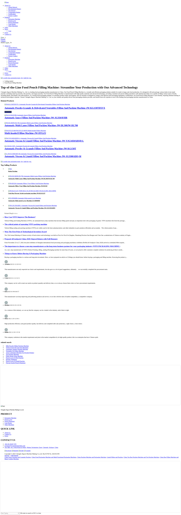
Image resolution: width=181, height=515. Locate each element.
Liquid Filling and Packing (115, 457)
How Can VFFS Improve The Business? (20, 217)
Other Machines (13, 26)
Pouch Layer (12, 21)
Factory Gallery (13, 15)
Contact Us (8, 34)
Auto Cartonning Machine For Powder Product (20, 353)
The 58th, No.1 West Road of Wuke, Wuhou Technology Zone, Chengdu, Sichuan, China (31, 447)
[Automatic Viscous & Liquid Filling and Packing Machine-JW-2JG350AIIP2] (32, 205)
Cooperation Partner (14, 12)
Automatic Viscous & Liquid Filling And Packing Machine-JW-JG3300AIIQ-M (43, 156)
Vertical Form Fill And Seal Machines (17, 347)
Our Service (11, 10)
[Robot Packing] (10, 169)
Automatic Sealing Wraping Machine (17, 349)
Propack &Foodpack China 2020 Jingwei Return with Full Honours (31, 239)
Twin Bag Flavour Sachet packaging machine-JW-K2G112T (26, 193)
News (6, 29)
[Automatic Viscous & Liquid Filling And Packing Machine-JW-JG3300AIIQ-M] (30, 154)
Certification (12, 14)
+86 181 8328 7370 (10, 444)
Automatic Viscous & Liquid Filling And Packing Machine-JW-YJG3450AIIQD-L (44, 141)
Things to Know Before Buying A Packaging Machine (25, 254)
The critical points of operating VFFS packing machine (26, 224)
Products (7, 17)
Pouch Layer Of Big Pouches (14, 358)
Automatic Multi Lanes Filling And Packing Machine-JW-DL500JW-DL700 (41, 125)
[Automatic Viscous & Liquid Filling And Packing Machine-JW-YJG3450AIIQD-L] (30, 138)
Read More (8, 112)
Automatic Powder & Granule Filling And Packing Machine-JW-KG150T (40, 148)
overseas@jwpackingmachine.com (15, 446)
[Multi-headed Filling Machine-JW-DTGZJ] (25, 130)
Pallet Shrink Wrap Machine (14, 356)
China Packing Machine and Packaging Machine (91, 457)
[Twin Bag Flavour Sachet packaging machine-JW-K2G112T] (32, 191)
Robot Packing (12, 171)
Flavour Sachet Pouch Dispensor (15, 363)
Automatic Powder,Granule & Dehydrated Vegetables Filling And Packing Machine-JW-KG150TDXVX (55, 108)
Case (9, 31)
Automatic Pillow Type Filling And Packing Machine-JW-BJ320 (27, 186)
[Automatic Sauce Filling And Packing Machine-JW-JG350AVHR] (25, 115)
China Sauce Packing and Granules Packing (18, 457)
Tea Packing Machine (12, 354)
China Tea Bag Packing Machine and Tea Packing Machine (141, 457)
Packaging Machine (14, 19)
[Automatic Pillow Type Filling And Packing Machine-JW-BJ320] (28, 183)
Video (6, 27)
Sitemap (7, 455)
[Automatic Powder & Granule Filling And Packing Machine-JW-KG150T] (29, 146)
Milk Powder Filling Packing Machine (17, 346)
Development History (14, 9)
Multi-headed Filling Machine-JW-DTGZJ (25, 133)
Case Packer (12, 24)
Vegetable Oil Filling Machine (15, 351)
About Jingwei (12, 7)
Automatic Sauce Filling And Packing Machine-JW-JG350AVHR (36, 117)
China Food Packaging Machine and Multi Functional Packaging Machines (53, 457)
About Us (7, 5)
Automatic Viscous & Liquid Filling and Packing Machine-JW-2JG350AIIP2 (31, 208)
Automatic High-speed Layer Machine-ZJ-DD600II (24, 200)
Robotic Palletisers (11, 359)
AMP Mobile (14, 455)
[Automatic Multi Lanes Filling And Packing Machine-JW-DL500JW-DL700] (28, 123)
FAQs (6, 32)
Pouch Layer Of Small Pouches (15, 361)
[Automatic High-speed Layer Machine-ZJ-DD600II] (24, 198)
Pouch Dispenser (13, 22)
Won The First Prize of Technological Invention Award (26, 232)
